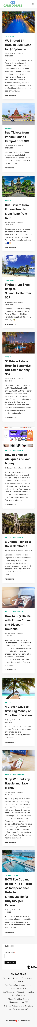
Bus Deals (8, 128)
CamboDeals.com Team (15, 54)
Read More (10, 95)
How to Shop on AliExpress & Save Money (17, 459)
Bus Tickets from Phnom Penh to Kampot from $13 (17, 137)
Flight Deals (9, 280)
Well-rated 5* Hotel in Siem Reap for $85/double (18, 45)
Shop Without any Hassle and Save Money (17, 783)
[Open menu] (33, 4)
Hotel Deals (9, 36)
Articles (8, 357)
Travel (15, 875)
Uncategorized (18, 450)
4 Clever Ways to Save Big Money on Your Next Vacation (18, 711)
